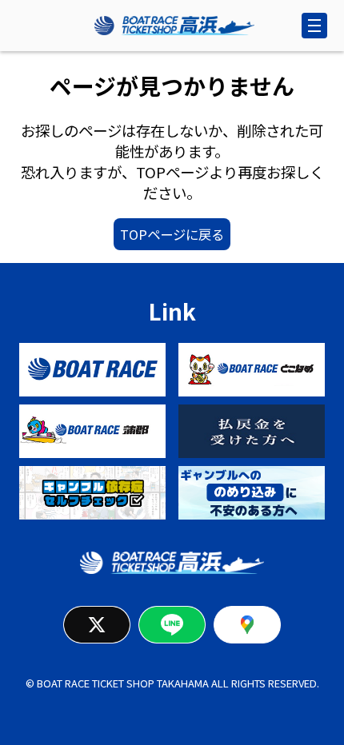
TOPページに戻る (172, 234)
